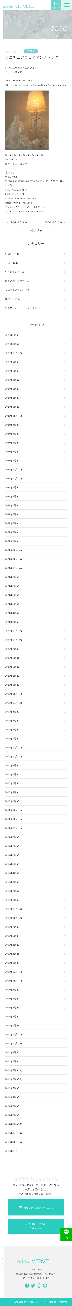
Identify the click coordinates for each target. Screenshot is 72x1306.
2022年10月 (11, 478)
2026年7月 (10, 335)
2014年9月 (10, 1052)
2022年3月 (10, 523)
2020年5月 (10, 666)
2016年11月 (11, 918)
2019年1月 (10, 738)
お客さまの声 (12, 271)
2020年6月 (10, 657)
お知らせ (10, 253)
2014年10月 (11, 1043)
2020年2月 (10, 675)
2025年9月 (10, 362)
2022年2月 (10, 532)
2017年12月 (11, 810)
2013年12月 (11, 1133)
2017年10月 (11, 828)
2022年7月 (10, 496)
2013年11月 (11, 1142)
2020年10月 (11, 640)
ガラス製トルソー (15, 280)
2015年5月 (10, 998)
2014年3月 (10, 1106)
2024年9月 (10, 388)
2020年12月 (11, 631)
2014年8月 (10, 1061)
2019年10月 (11, 702)
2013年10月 (11, 1151)
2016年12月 (11, 909)
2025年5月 (10, 371)
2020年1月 (10, 684)
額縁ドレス (11, 298)
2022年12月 (11, 469)
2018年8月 (10, 774)
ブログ (31, 51)
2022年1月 (10, 541)
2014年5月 (10, 1088)
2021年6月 (10, 595)
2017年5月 (10, 864)
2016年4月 (10, 944)
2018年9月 (10, 765)
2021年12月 (11, 550)
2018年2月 (10, 792)
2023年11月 (11, 415)
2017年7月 (10, 846)
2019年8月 (10, 711)
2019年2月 (10, 729)
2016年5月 (10, 935)
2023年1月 (10, 460)
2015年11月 (11, 980)
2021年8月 (10, 577)
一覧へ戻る (36, 230)
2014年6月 (10, 1079)
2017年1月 (10, 900)
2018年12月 (11, 747)
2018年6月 (10, 783)
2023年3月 (10, 451)
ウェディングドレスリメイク (21, 307)
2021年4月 (10, 613)
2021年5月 (10, 604)
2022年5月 (10, 514)
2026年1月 (10, 344)
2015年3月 (10, 1016)
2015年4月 (10, 1007)
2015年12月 (11, 971)
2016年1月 (10, 962)
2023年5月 (10, 442)
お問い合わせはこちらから (36, 1208)
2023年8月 (10, 424)
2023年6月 (10, 433)
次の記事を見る (16, 222)
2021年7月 (10, 586)
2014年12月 (11, 1034)
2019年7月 (10, 720)
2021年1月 (10, 622)
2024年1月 (10, 406)
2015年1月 (10, 1025)
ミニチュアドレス (15, 289)
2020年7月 (10, 649)
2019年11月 (11, 693)
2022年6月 (10, 505)
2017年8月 (10, 837)
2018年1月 (10, 801)
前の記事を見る (56, 222)
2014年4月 (10, 1097)
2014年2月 (10, 1115)
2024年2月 (10, 397)
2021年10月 (11, 568)
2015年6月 (10, 989)
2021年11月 (11, 559)
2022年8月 (10, 487)
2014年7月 (10, 1070)
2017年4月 (10, 873)
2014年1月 (10, 1124)
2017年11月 (11, 819)
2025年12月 (11, 353)
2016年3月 (10, 953)
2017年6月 (10, 855)
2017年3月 (10, 882)
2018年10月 (11, 756)
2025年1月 (10, 379)
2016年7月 (10, 926)
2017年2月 (10, 891)
